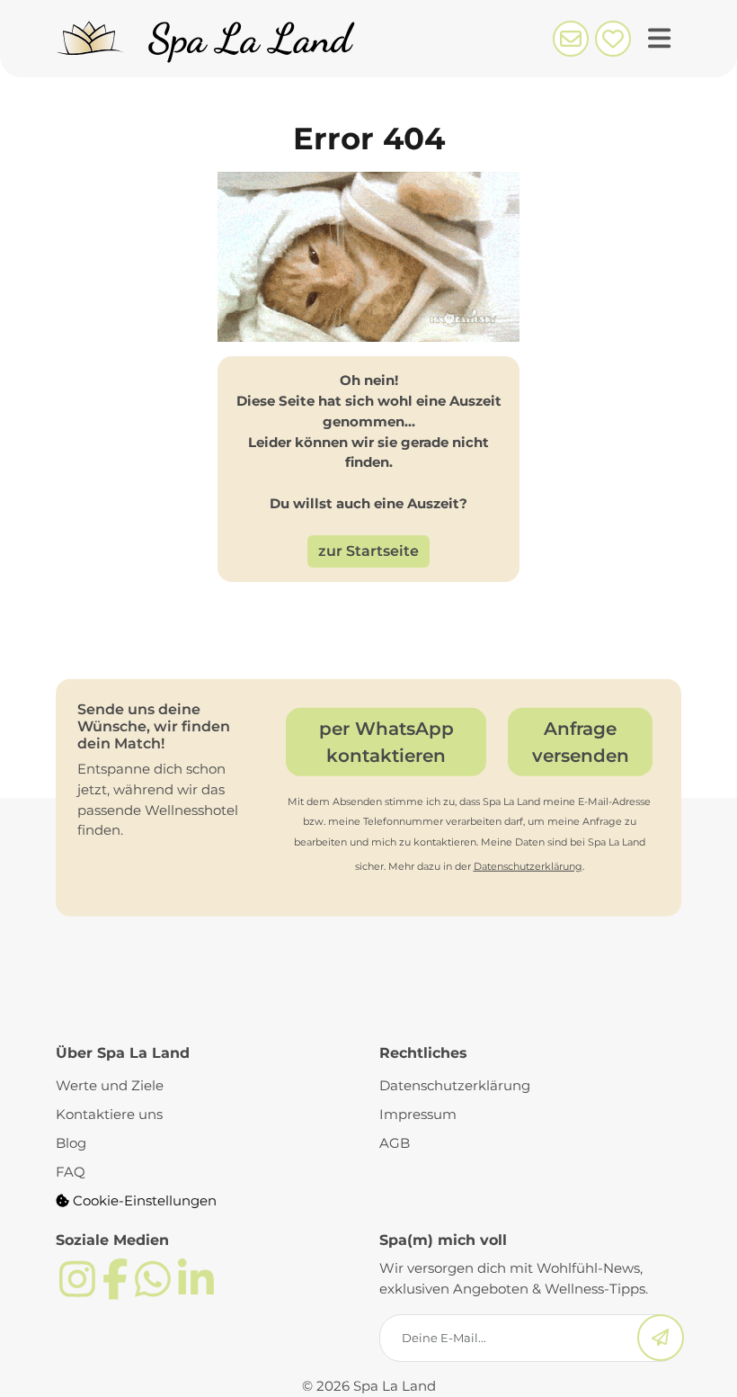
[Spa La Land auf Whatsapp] (153, 1289)
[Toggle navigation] (659, 39)
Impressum (418, 1114)
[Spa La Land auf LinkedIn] (196, 1289)
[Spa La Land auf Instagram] (77, 1289)
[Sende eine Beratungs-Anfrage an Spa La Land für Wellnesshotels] (570, 37)
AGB (394, 1142)
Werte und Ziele (110, 1085)
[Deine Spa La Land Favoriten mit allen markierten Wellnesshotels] (612, 37)
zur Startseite (368, 551)
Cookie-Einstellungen (143, 1200)
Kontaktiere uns (109, 1114)
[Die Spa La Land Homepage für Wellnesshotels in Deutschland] (211, 38)
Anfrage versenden (580, 741)
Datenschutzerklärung (528, 866)
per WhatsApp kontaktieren (386, 741)
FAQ (70, 1171)
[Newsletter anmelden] (661, 1338)
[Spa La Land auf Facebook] (115, 1289)
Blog (71, 1142)
